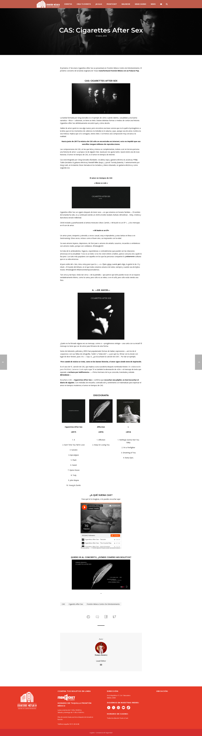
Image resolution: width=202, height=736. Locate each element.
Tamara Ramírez (101, 655)
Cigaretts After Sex (76, 604)
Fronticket (112, 4)
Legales (92, 733)
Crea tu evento (84, 4)
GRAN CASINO (140, 4)
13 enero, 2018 (101, 36)
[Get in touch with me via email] (101, 665)
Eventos (68, 4)
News (153, 4)
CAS (63, 604)
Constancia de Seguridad (104, 733)
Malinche (126, 4)
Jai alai (99, 4)
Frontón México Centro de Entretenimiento (103, 604)
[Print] (88, 616)
